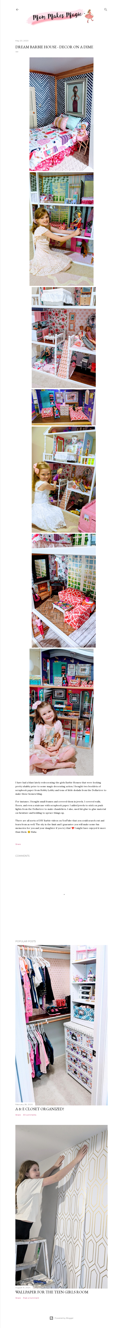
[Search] (106, 9)
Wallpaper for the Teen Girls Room (51, 1291)
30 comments (29, 1115)
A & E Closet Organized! (39, 1108)
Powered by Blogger (64, 1318)
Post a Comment (31, 1298)
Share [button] (18, 844)
